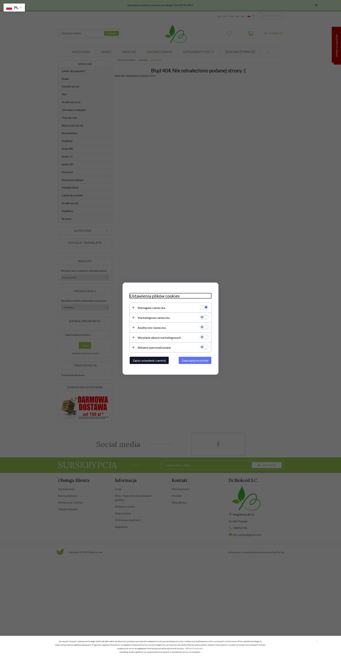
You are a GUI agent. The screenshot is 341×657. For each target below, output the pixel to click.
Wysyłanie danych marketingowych (159, 337)
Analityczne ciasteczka (152, 327)
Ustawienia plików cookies (155, 295)
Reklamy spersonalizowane (154, 347)
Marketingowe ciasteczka (154, 317)
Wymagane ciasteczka (151, 307)
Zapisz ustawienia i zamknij (149, 360)
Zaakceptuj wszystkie (195, 360)
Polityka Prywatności (194, 648)
